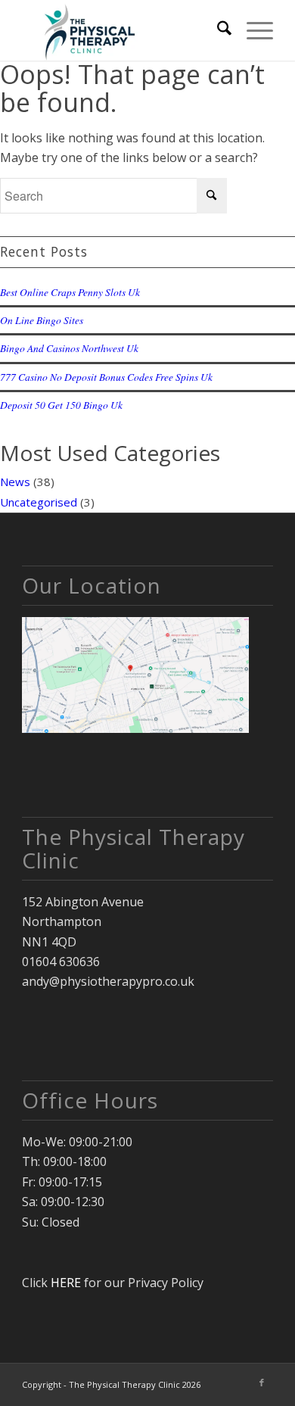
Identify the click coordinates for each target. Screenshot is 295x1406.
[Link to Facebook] (261, 1382)
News (15, 481)
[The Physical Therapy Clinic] (122, 30)
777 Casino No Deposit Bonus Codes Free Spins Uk (106, 376)
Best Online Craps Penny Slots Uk (70, 292)
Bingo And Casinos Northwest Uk (69, 348)
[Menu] (252, 30)
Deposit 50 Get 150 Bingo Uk (61, 404)
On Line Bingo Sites (41, 320)
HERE (66, 1282)
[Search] (216, 30)
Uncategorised (38, 502)
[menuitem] (216, 30)
